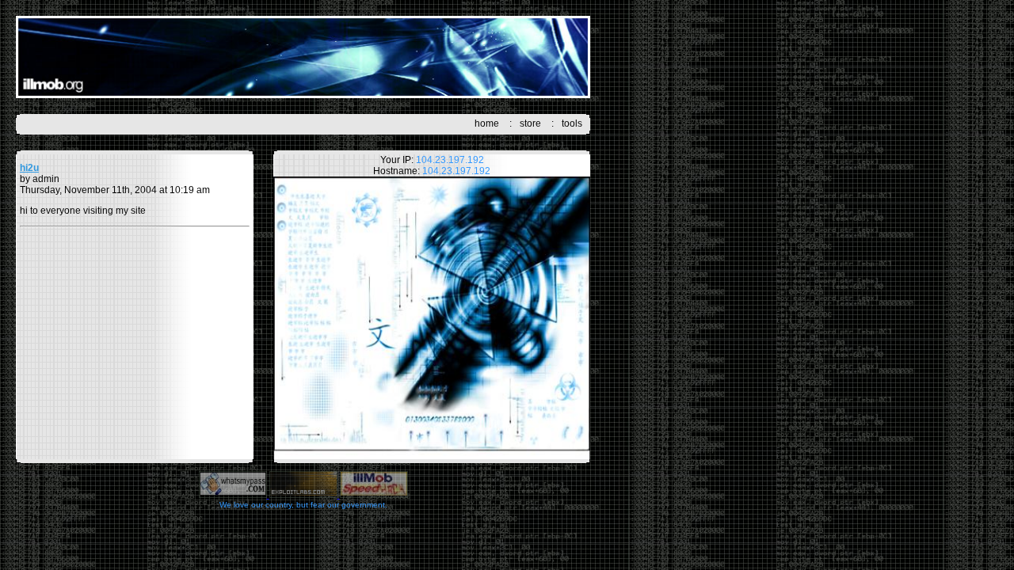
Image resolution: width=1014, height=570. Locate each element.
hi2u (29, 167)
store (530, 123)
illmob (303, 57)
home (487, 123)
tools (572, 123)
